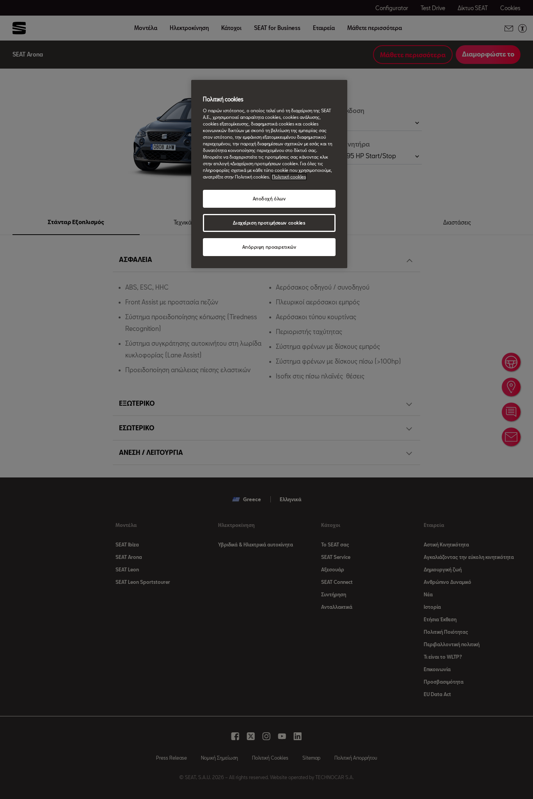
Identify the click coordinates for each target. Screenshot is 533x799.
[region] (269, 174)
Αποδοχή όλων (269, 198)
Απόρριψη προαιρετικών (269, 246)
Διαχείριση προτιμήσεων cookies (269, 222)
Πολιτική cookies (289, 176)
